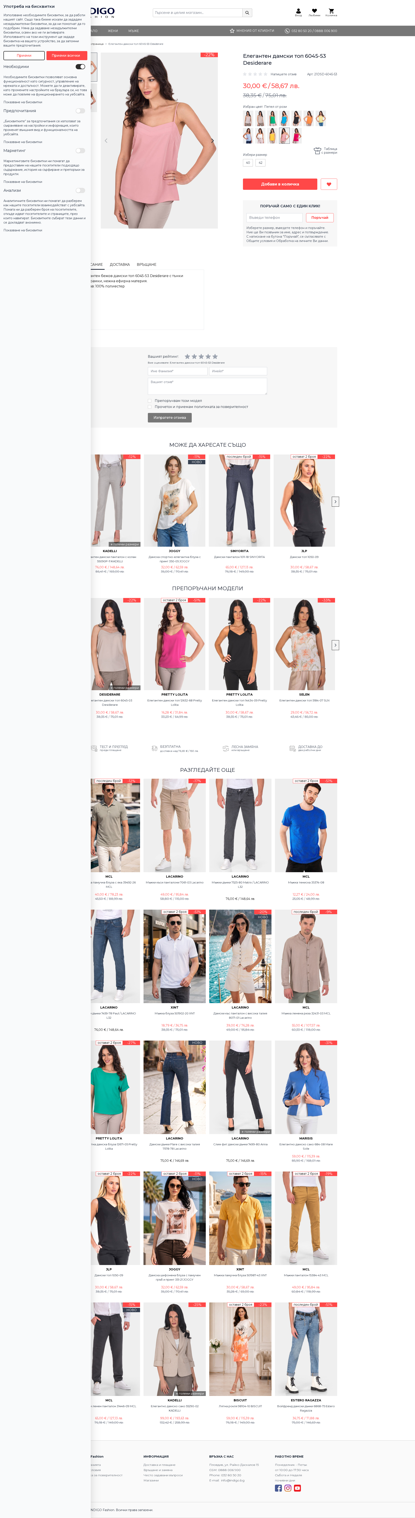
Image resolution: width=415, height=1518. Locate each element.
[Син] (284, 118)
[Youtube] (297, 1488)
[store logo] (96, 13)
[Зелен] (272, 118)
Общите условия (259, 241)
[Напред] (212, 140)
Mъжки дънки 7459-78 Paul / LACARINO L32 (109, 1015)
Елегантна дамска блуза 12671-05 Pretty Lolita (109, 1146)
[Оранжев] (308, 118)
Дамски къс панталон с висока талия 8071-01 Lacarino (240, 1015)
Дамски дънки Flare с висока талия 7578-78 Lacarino (175, 1146)
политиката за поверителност (221, 407)
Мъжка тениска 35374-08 (306, 882)
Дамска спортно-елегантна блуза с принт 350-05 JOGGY (175, 559)
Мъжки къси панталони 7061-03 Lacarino (175, 882)
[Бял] (260, 135)
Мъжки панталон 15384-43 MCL (306, 1275)
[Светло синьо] (248, 135)
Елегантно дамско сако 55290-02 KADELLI (175, 1408)
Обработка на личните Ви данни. (302, 241)
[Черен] (296, 118)
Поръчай (319, 218)
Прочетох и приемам (201, 407)
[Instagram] (287, 1488)
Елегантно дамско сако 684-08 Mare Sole (306, 1146)
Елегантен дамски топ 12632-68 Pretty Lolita (174, 702)
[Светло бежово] (248, 118)
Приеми (24, 55)
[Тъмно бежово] (260, 118)
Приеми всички (66, 55)
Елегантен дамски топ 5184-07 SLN (304, 700)
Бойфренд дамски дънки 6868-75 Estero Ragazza (306, 1408)
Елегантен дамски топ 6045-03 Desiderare (110, 702)
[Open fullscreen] (159, 141)
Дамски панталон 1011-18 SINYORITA (239, 557)
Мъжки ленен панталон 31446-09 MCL (109, 1406)
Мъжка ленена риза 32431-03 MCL (306, 1013)
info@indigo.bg (232, 1480)
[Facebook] (278, 1488)
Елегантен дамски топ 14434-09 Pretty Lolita (239, 702)
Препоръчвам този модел (178, 401)
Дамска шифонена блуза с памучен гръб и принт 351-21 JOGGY (175, 1277)
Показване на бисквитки (22, 102)
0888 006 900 (229, 1470)
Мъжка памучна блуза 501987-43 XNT (240, 1275)
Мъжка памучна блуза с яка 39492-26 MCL (109, 884)
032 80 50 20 (231, 1475)
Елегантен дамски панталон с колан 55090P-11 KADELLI (109, 559)
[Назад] (106, 140)
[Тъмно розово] (296, 135)
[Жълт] (321, 118)
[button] (270, 74)
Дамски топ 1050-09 (304, 557)
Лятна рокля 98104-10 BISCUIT (240, 1406)
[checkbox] (80, 66)
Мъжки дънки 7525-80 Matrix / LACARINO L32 (240, 884)
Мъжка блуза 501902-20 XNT (175, 1013)
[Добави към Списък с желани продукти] (329, 184)
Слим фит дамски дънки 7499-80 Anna (240, 1144)
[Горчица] (272, 135)
